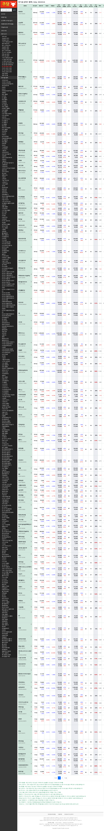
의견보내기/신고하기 (69, 814)
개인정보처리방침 (52, 814)
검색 (14, 10)
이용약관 (60, 814)
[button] (21, 13)
